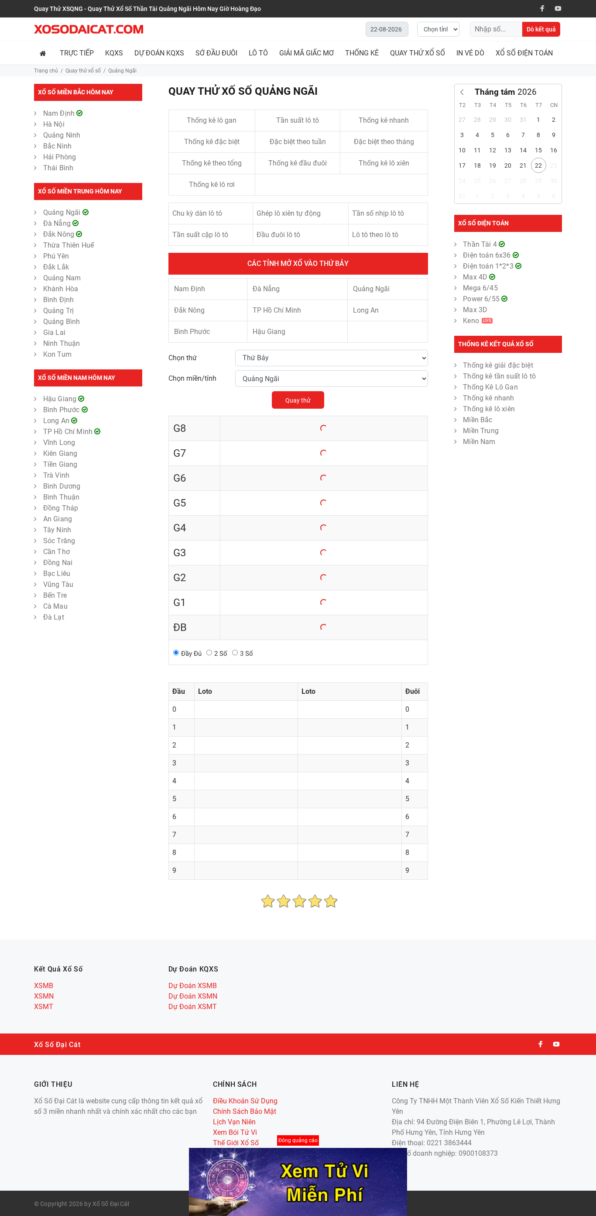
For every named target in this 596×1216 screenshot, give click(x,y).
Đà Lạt (53, 617)
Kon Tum (57, 354)
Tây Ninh (57, 530)
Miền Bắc (477, 420)
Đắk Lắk (56, 267)
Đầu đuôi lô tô (278, 235)
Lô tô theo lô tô (375, 235)
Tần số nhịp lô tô (378, 213)
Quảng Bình (61, 321)
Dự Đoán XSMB (192, 986)
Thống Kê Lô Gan (490, 387)
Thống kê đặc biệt (212, 142)
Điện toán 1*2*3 (489, 266)
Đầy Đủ (191, 654)
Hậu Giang (61, 399)
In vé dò (470, 53)
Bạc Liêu (56, 573)
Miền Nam (479, 441)
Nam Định (59, 113)
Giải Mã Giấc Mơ (306, 53)
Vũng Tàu (58, 584)
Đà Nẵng (57, 223)
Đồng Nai (57, 562)
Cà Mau (55, 606)
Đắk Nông (59, 234)
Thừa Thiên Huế (68, 245)
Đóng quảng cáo (298, 1140)
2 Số (220, 654)
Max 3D (475, 310)
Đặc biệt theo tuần (298, 142)
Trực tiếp (77, 53)
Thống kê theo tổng (212, 163)
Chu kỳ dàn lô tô (197, 213)
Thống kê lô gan (211, 120)
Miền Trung (481, 431)
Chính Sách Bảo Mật (244, 1111)
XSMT (43, 1006)
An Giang (57, 519)
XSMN (44, 996)
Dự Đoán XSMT (192, 1006)
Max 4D (476, 277)
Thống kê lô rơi (212, 184)
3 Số (246, 654)
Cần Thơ (56, 552)
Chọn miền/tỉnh (192, 378)
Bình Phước (62, 410)
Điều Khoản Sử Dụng (245, 1101)
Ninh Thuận (61, 343)
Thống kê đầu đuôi (297, 163)
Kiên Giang (60, 453)
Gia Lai (54, 332)
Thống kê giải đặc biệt (498, 365)
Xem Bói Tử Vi (235, 1132)
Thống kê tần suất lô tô (499, 376)
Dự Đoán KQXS (159, 53)
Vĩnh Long (59, 442)
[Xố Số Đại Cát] (88, 29)
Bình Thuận (61, 497)
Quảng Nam (62, 278)
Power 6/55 (482, 299)
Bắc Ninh (57, 146)
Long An (57, 421)
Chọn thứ (182, 358)
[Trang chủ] (44, 53)
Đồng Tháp (60, 508)
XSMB (43, 986)
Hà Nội (54, 124)
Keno (477, 321)
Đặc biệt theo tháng (384, 142)
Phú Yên (56, 256)
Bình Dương (62, 486)
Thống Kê (362, 53)
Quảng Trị (58, 311)
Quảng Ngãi (62, 212)
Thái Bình (58, 168)
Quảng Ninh (62, 135)
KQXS (114, 53)
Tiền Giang (60, 464)
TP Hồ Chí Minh (68, 431)
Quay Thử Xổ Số (417, 53)
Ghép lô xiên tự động (289, 213)
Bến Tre (55, 595)
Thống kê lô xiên (384, 163)
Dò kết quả (541, 29)
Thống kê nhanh (384, 120)
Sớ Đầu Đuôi (216, 53)
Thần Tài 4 (481, 244)
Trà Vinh (56, 475)
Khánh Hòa (60, 289)
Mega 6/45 (480, 288)
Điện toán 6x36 (487, 255)
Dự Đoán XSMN (192, 996)
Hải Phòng (59, 157)
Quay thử (298, 400)
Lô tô (258, 53)
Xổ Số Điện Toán (524, 53)
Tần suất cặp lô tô (200, 235)
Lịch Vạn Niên (234, 1122)
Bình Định (58, 300)
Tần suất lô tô (297, 120)
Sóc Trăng (59, 541)
